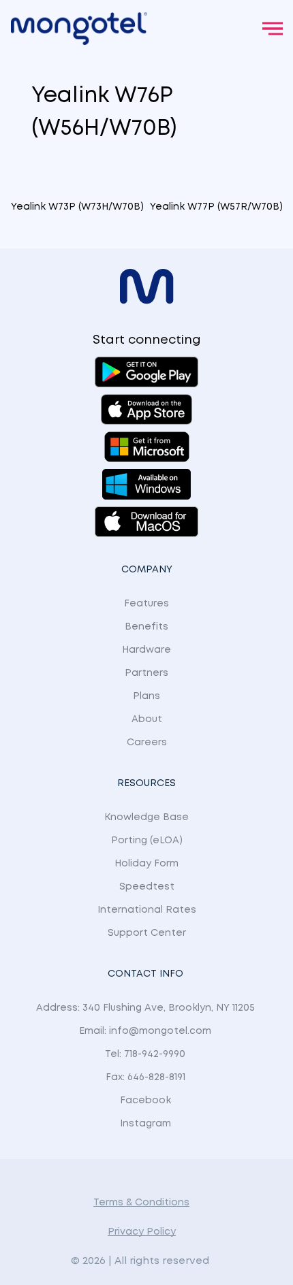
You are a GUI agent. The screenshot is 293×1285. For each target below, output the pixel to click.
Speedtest (146, 887)
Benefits (146, 627)
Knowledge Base (146, 817)
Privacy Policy (142, 1232)
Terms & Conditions (141, 1203)
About (147, 719)
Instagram (145, 1124)
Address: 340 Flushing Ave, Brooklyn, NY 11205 (145, 1008)
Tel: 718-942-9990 (145, 1054)
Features (146, 604)
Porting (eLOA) (147, 840)
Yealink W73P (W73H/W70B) (77, 207)
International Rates (146, 910)
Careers (147, 742)
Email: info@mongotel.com (145, 1031)
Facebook (145, 1100)
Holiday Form (146, 864)
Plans (146, 696)
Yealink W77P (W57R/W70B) (216, 207)
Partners (146, 673)
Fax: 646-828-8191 (145, 1077)
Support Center (147, 933)
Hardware (146, 650)
